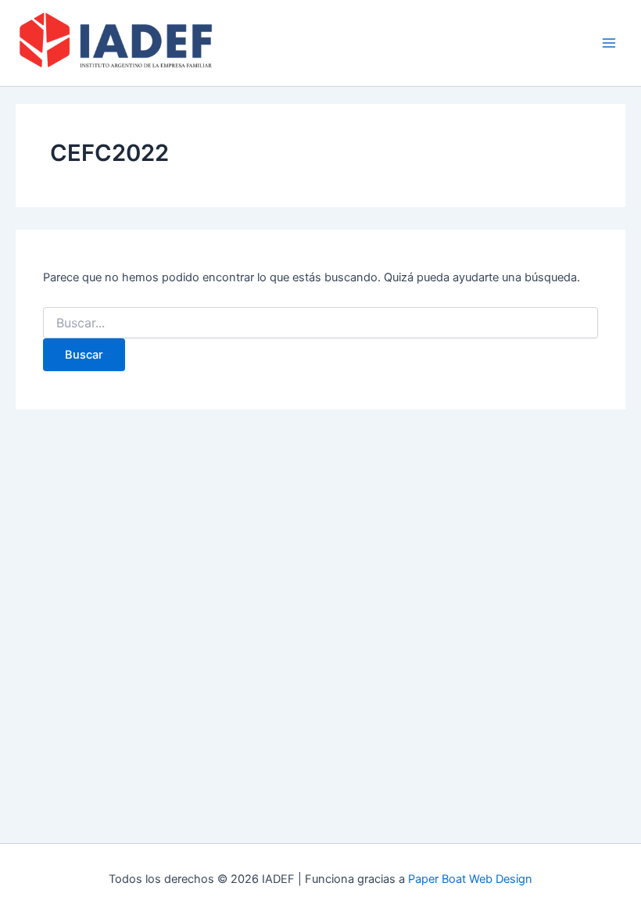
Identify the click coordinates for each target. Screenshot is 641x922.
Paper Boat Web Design (470, 879)
